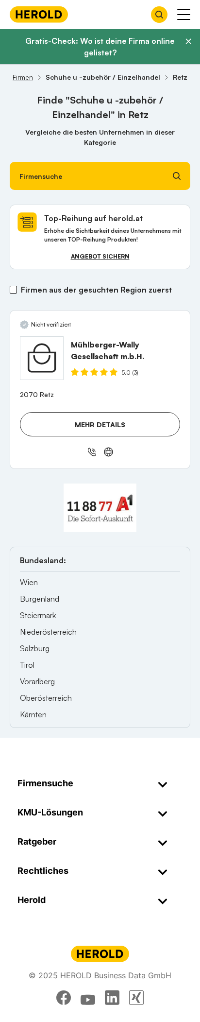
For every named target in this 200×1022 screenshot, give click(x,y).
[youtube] (88, 997)
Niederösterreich (48, 632)
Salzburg (35, 648)
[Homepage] (39, 14)
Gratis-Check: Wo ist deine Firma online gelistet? (100, 46)
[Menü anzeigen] (183, 14)
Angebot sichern (100, 256)
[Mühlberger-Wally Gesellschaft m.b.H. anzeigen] (42, 358)
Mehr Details (100, 424)
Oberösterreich (46, 698)
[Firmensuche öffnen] (159, 14)
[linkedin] (112, 997)
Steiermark (38, 615)
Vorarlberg (37, 681)
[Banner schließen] (188, 41)
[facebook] (63, 997)
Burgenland (39, 599)
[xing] (136, 997)
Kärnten (33, 714)
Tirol (27, 665)
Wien (29, 582)
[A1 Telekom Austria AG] (100, 508)
